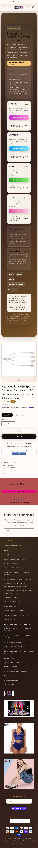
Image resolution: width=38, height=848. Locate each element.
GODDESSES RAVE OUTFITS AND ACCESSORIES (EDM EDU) (18, 630)
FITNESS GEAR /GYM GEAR (12, 602)
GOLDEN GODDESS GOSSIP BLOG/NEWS (16, 671)
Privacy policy (21, 841)
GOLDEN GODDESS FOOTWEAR (13, 611)
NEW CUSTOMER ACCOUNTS (12, 546)
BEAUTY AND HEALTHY (11, 606)
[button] (4, 7)
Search (6, 550)
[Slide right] (23, 380)
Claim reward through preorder (16, 63)
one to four (7, 415)
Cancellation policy (26, 843)
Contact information (14, 843)
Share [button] (5, 473)
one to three (20, 415)
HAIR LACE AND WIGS (10, 563)
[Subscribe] (32, 530)
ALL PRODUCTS (8, 555)
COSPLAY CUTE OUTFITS (11, 620)
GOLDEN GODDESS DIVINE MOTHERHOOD (16, 642)
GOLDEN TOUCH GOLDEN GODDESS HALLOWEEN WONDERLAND (19, 652)
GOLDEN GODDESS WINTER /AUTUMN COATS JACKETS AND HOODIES (17, 592)
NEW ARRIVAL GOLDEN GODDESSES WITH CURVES (16, 573)
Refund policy (12, 841)
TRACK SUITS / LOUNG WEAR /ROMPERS (16, 615)
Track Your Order (9, 684)
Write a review (19, 491)
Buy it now (19, 436)
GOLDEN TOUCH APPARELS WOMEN (18, 838)
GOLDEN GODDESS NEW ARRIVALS (14, 568)
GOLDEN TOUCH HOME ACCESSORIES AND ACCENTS (17, 636)
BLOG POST (7, 676)
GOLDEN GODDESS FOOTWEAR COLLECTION (17, 579)
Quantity (3, 419)
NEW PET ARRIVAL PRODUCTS (13, 647)
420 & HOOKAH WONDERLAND (13, 662)
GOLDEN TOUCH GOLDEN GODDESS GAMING (17, 624)
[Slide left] (15, 380)
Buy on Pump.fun (19, 117)
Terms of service (31, 841)
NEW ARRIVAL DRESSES (11, 597)
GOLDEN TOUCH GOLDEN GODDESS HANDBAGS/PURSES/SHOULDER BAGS (15, 585)
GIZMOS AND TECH (9, 658)
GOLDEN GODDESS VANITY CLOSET (14, 559)
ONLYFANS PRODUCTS (10, 667)
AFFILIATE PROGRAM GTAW (12, 680)
